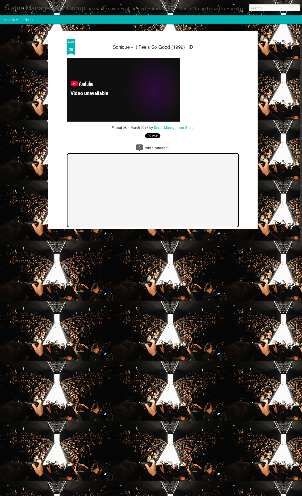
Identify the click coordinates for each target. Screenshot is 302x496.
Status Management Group (174, 127)
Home (29, 19)
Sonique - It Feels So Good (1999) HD (153, 46)
